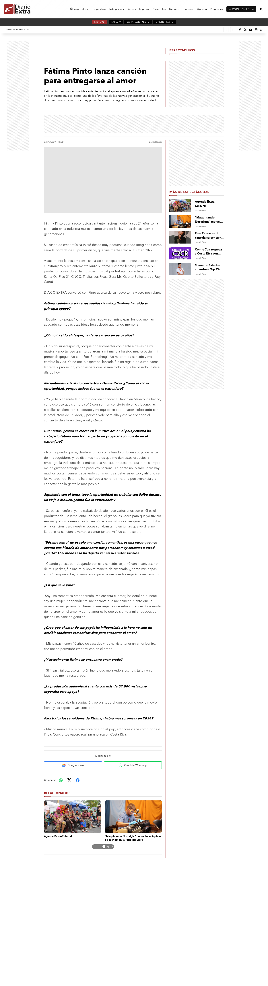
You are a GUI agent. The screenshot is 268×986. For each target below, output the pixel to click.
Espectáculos (182, 50)
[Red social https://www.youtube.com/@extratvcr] (250, 29)
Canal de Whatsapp (135, 765)
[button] (99, 847)
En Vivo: (100, 22)
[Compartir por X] (69, 780)
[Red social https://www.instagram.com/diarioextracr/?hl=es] (256, 29)
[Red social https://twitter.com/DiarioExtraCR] (245, 29)
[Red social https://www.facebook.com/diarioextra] (239, 29)
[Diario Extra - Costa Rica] (17, 9)
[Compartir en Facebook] (77, 780)
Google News (76, 765)
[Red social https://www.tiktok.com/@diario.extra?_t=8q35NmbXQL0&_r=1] (261, 29)
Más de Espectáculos (189, 192)
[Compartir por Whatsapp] (61, 780)
